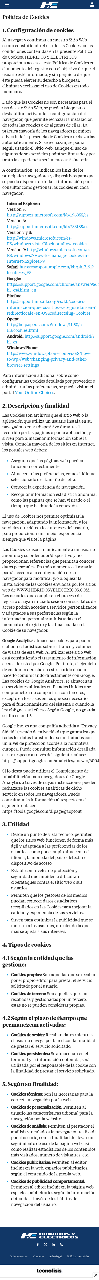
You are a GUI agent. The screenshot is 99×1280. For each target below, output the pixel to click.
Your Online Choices (34, 392)
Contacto (38, 1256)
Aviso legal (55, 1256)
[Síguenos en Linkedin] (53, 1245)
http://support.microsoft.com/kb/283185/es (48, 226)
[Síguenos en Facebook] (38, 1245)
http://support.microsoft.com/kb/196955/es (48, 215)
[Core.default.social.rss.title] (61, 1245)
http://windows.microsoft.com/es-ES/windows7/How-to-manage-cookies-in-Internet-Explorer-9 (49, 256)
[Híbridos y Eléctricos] (49, 1235)
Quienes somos (19, 1256)
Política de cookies (78, 1256)
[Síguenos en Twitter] (46, 1245)
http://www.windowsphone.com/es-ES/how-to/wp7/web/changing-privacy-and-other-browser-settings (48, 359)
